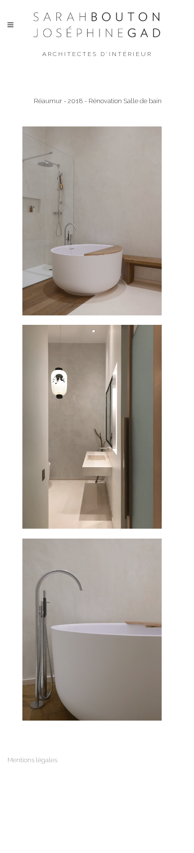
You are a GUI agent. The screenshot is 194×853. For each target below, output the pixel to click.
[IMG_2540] (92, 427)
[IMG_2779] (92, 630)
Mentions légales (32, 760)
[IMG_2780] (92, 221)
